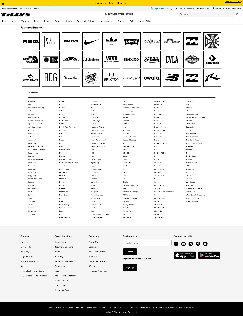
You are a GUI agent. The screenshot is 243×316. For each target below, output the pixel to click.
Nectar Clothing (129, 140)
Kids (36, 21)
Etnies (62, 185)
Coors (30, 217)
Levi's (93, 208)
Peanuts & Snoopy (131, 192)
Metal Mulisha (129, 124)
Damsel (62, 117)
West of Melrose (193, 198)
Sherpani (158, 201)
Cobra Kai (32, 208)
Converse (32, 211)
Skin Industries (160, 208)
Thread (189, 150)
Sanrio (157, 172)
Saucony (158, 182)
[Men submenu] (18, 21)
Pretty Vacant (129, 204)
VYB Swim (190, 185)
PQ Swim (126, 201)
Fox (60, 214)
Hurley (94, 156)
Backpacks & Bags (86, 21)
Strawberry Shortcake (195, 117)
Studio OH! (190, 124)
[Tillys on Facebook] (176, 244)
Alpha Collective (35, 124)
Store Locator (62, 280)
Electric (62, 179)
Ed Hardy (63, 172)
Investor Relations (98, 251)
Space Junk (159, 217)
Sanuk (156, 179)
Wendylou (190, 192)
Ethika (62, 182)
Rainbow (158, 111)
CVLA (61, 111)
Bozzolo (31, 182)
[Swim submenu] (62, 21)
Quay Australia (160, 101)
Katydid (94, 188)
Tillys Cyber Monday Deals (34, 275)
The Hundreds (192, 137)
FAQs (57, 271)
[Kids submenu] (40, 21)
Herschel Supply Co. (99, 146)
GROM (93, 124)
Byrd (30, 192)
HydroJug (95, 162)
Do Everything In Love (68, 162)
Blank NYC (32, 169)
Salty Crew (159, 166)
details (36, 8)
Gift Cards (26, 247)
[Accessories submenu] (114, 21)
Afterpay (25, 251)
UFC (187, 166)
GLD (92, 114)
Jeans (46, 21)
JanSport (95, 172)
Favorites (25, 242)
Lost (124, 101)
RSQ (156, 150)
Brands (121, 21)
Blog (23, 266)
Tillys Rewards (28, 256)
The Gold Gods (192, 133)
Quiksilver (158, 104)
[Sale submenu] (136, 21)
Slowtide (158, 211)
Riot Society (159, 130)
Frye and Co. (96, 104)
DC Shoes (63, 124)
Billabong (32, 162)
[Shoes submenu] (73, 21)
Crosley (62, 107)
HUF (92, 153)
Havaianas (95, 137)
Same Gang (159, 169)
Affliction (32, 114)
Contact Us (60, 285)
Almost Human (34, 117)
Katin (93, 185)
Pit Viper (126, 195)
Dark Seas (63, 121)
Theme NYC (191, 146)
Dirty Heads (64, 153)
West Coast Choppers (195, 195)
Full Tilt (94, 107)
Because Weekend (36, 159)
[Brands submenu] (126, 21)
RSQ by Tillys (160, 153)
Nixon (125, 156)
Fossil (61, 211)
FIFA (61, 198)
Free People (64, 217)
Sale (132, 21)
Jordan (94, 179)
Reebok (157, 117)
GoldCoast (95, 117)
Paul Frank (127, 188)
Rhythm (157, 124)
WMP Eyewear (192, 201)
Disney (62, 156)
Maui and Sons (129, 114)
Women (25, 21)
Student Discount (29, 261)
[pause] (3, 3)
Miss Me (126, 133)
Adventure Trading (36, 107)
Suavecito (190, 127)
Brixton (31, 185)
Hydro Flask (96, 159)
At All (30, 137)
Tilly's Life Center (97, 261)
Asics (30, 133)
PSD (124, 214)
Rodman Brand (160, 143)
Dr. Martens (64, 169)
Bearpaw (31, 156)
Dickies (62, 137)
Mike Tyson (127, 130)
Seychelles (159, 195)
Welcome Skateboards (196, 188)
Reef (156, 121)
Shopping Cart (62, 290)
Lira (92, 211)
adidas (31, 104)
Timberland (191, 156)
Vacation (190, 169)
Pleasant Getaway (131, 198)
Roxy (156, 146)
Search (130, 251)
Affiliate (92, 266)
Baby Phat (32, 143)
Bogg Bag (32, 175)
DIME (61, 146)
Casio (30, 198)
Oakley (126, 159)
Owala (125, 182)
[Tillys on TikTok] (198, 243)
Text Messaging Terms (97, 307)
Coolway (31, 214)
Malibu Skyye (128, 111)
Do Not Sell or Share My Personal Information (173, 307)
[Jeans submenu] (51, 21)
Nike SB (126, 153)
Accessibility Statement (67, 275)
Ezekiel (62, 188)
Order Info (60, 266)
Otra (125, 179)
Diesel (62, 140)
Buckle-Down (33, 188)
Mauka (125, 117)
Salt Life (157, 162)
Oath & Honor (128, 162)
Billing (57, 251)
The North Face (192, 140)
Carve (30, 195)
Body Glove (33, 172)
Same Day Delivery (64, 261)
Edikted (62, 175)
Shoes (69, 21)
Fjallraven (63, 201)
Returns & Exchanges (65, 247)
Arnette (31, 130)
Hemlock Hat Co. (98, 143)
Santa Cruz (159, 175)
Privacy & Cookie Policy (74, 307)
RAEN (156, 107)
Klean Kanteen (97, 195)
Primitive (126, 208)
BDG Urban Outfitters (37, 150)
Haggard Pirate (97, 127)
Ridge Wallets (160, 127)
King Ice (94, 192)
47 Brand (32, 101)
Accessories (106, 21)
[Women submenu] (31, 21)
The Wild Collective (194, 143)
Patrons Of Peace (130, 185)
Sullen (188, 130)
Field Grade (64, 195)
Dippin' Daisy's (65, 150)
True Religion (191, 162)
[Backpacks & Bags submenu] (97, 21)
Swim (57, 21)
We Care (93, 256)
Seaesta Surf (159, 185)
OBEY (125, 166)
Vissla (188, 175)
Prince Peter (128, 211)
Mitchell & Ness (129, 137)
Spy (187, 104)
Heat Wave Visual (98, 140)
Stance (189, 107)
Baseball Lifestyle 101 (37, 146)
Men (14, 21)
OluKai (125, 169)
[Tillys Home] (16, 14)
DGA (61, 133)
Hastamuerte (96, 133)
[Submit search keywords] (181, 14)
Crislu (61, 101)
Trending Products (98, 271)
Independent (96, 169)
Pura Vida (127, 217)
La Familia (95, 201)
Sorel (156, 214)
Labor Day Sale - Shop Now (112, 3)
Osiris (125, 175)
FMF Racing (64, 204)
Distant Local (65, 159)
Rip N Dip (158, 137)
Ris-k (156, 140)
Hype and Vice (97, 166)
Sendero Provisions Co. (164, 192)
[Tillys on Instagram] (183, 244)
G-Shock (94, 111)
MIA (124, 127)
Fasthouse (63, 192)
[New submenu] (8, 21)
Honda (93, 150)
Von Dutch (190, 182)
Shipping (59, 256)
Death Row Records (67, 127)
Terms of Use (55, 307)
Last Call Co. (96, 204)
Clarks (30, 204)
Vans (188, 172)
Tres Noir (190, 159)
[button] (188, 8)
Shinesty (158, 204)
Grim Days (95, 121)
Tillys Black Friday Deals (32, 271)
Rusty (156, 156)
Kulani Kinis (96, 198)
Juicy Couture (97, 182)
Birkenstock (33, 166)
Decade (62, 130)
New (4, 21)
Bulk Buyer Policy (117, 307)
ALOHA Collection (35, 121)
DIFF (61, 143)
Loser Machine (97, 217)
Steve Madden (192, 114)
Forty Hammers (66, 208)
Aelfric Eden (33, 111)
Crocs (61, 104)
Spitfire (189, 101)
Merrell (126, 121)
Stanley (189, 111)
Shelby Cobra (160, 198)
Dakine (62, 114)
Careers (92, 247)
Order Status (61, 242)
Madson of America (131, 107)
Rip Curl (157, 133)
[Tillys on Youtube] (205, 244)
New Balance (128, 146)
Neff (124, 143)
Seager (157, 188)
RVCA (156, 159)
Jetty (93, 175)
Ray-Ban (158, 114)
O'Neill (125, 172)
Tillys (188, 153)
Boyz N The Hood (35, 179)
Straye (189, 121)
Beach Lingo (33, 153)
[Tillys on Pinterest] (191, 244)
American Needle (35, 127)
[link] (238, 14)
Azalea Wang (33, 140)
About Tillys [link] (145, 21)
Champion (32, 201)
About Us (93, 242)
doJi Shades (64, 166)
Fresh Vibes (96, 101)
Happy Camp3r (97, 130)
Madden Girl (128, 104)
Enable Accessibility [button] (233, 2)
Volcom (189, 179)
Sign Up (130, 267)
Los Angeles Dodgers (100, 214)
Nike (124, 150)
